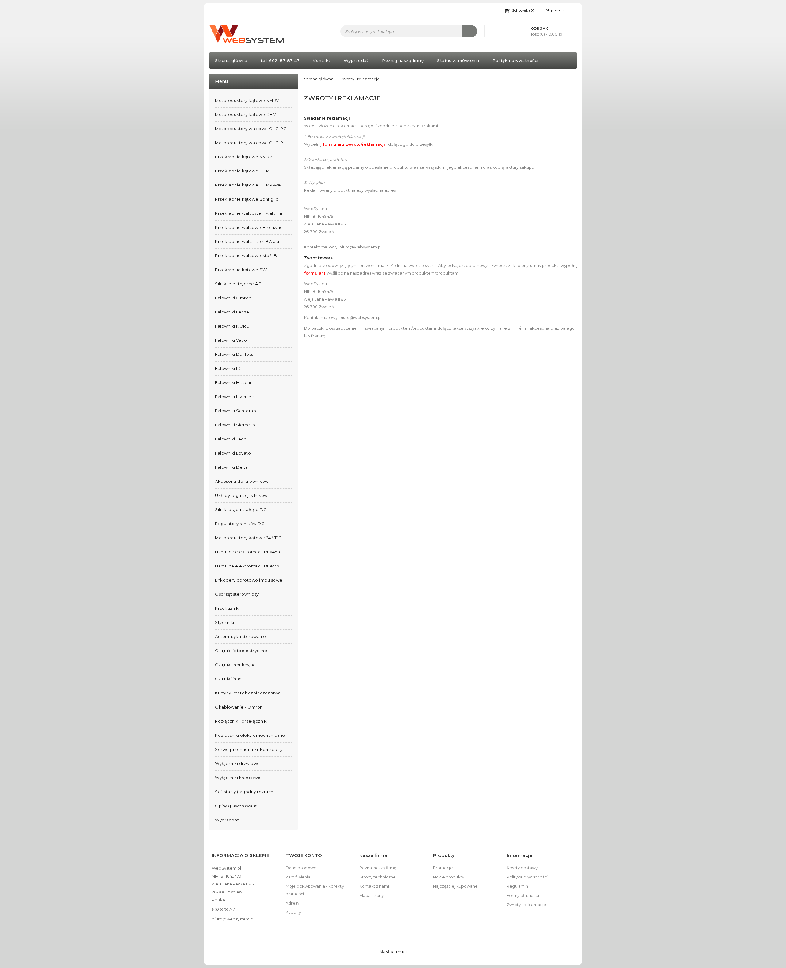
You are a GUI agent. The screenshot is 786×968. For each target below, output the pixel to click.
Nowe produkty (448, 876)
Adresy (292, 903)
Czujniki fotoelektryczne (241, 650)
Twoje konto (304, 855)
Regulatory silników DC (239, 523)
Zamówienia (298, 876)
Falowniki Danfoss (234, 354)
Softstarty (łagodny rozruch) (245, 791)
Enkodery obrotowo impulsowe (248, 580)
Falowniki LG (228, 368)
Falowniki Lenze (232, 311)
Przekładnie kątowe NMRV (243, 156)
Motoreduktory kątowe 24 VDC (248, 537)
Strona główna (231, 60)
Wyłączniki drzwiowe (237, 763)
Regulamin (517, 886)
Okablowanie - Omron (239, 707)
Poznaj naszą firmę (403, 60)
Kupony (293, 912)
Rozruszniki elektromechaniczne (250, 735)
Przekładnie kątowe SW (241, 269)
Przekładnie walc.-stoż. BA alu (247, 241)
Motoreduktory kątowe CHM (245, 114)
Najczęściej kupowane (455, 886)
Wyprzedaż (356, 60)
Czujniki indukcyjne (235, 664)
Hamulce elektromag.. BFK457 (247, 565)
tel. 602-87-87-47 (280, 60)
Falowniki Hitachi (233, 382)
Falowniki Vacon (232, 340)
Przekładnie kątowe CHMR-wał (248, 184)
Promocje (443, 867)
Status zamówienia (458, 60)
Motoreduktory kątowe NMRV (247, 100)
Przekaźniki (227, 608)
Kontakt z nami (374, 886)
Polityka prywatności (515, 60)
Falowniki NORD (232, 326)
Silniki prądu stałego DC (241, 509)
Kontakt (322, 60)
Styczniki (224, 622)
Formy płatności (523, 895)
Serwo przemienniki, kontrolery (248, 749)
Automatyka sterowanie (240, 636)
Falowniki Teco (231, 438)
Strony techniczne (377, 876)
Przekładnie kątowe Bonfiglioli (248, 199)
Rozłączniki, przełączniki (241, 721)
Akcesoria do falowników (242, 481)
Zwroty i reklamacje (526, 904)
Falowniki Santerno (235, 410)
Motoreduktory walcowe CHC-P (249, 142)
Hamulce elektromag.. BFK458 (247, 551)
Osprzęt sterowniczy (237, 594)
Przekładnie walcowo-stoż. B (246, 255)
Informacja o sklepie (240, 855)
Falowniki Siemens (235, 424)
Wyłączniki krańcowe (238, 777)
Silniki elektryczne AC (238, 283)
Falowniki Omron (233, 297)
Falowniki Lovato (233, 453)
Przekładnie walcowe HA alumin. (250, 213)
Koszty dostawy (522, 867)
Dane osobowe (301, 867)
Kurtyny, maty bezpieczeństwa (248, 692)
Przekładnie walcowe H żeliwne (249, 227)
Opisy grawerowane (236, 805)
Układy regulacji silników (241, 495)
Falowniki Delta (231, 467)
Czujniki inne (228, 678)
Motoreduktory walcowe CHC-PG (250, 128)
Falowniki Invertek (234, 396)
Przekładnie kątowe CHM (242, 170)
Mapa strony (371, 895)
